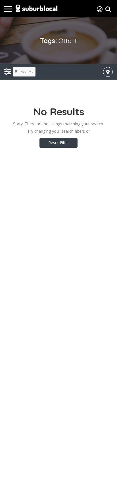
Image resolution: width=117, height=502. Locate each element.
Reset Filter (58, 142)
